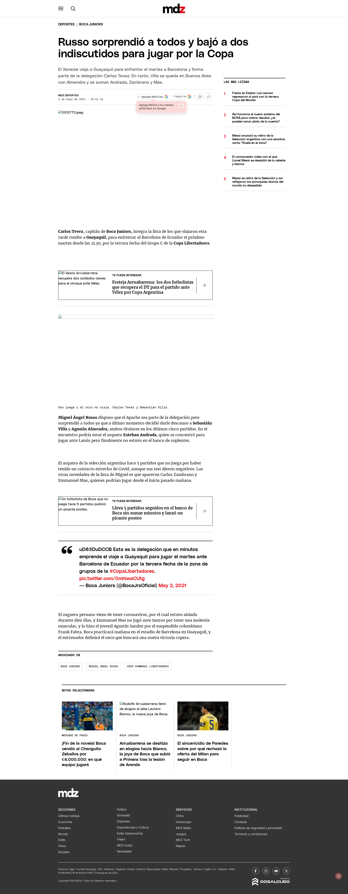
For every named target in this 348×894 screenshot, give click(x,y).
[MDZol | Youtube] (276, 871)
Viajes (121, 839)
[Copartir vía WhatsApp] (200, 96)
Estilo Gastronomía (130, 833)
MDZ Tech (183, 840)
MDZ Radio (183, 828)
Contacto (240, 822)
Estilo (61, 840)
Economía (65, 822)
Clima (179, 816)
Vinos (62, 846)
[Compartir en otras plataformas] (208, 96)
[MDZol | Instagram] (266, 871)
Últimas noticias (69, 816)
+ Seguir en (179, 96)
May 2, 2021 (172, 585)
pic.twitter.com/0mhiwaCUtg (112, 578)
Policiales (64, 828)
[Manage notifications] (338, 876)
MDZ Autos (125, 845)
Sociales (64, 852)
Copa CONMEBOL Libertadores (148, 666)
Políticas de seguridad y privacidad (258, 828)
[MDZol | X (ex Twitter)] (286, 871)
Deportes (66, 24)
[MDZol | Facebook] (255, 871)
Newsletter (124, 851)
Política (121, 809)
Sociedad (123, 815)
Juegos (181, 834)
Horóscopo (183, 822)
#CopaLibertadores (132, 571)
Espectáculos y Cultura (133, 827)
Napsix (180, 846)
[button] (60, 8)
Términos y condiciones (250, 834)
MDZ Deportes (68, 95)
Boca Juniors (70, 666)
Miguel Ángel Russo (103, 666)
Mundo (63, 834)
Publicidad (241, 816)
